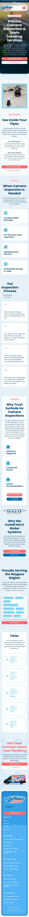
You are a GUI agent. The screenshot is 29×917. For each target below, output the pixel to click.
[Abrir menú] (24, 7)
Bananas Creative (18, 910)
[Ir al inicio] (6, 8)
